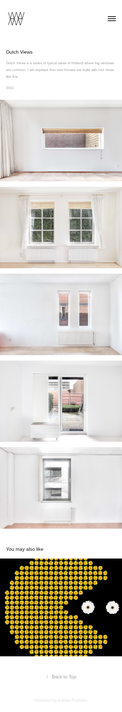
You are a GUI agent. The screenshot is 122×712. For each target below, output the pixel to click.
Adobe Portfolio (72, 700)
